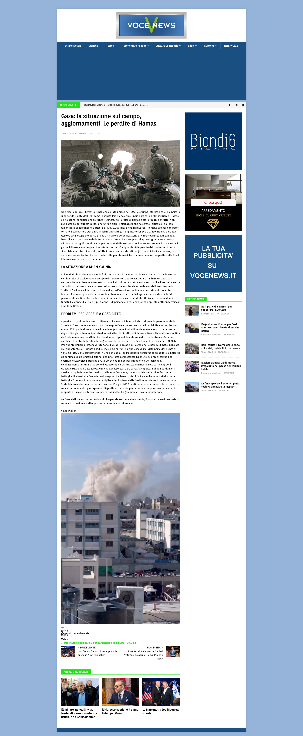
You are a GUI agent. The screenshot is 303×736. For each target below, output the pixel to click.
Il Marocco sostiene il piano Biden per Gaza (120, 711)
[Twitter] (243, 105)
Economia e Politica (135, 45)
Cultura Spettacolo (167, 45)
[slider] (100, 642)
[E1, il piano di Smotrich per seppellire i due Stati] (192, 310)
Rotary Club (231, 45)
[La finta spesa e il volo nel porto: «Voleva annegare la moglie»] (192, 387)
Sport (191, 45)
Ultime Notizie (73, 45)
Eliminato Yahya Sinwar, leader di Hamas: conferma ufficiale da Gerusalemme (79, 713)
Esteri (110, 45)
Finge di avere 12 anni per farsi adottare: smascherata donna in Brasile (220, 327)
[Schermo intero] (62, 647)
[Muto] (62, 643)
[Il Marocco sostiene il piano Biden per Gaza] (121, 692)
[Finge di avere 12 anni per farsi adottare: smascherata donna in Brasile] (192, 328)
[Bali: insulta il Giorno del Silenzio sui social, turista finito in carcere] (192, 348)
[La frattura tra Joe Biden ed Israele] (161, 692)
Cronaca (93, 45)
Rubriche (209, 45)
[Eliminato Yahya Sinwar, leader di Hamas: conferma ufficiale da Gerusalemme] (80, 692)
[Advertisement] (151, 75)
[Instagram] (236, 105)
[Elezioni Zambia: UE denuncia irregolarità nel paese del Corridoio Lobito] (192, 366)
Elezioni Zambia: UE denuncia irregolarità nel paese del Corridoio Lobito (221, 365)
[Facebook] (229, 105)
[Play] (62, 627)
